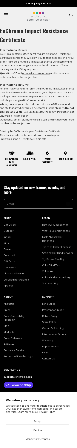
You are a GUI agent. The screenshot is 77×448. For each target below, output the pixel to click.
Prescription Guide (53, 310)
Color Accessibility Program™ (14, 318)
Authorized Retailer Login (18, 356)
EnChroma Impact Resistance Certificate (23, 139)
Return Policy (50, 316)
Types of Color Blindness (56, 247)
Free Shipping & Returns (38, 3)
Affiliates (9, 344)
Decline (37, 430)
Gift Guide (10, 224)
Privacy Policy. (47, 411)
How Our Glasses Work (55, 224)
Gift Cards (10, 261)
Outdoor (8, 230)
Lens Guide (49, 303)
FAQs (45, 352)
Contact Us (48, 358)
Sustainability (50, 283)
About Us (9, 303)
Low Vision (10, 267)
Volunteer (48, 271)
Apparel (8, 285)
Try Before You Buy (53, 259)
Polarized (9, 255)
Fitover (8, 249)
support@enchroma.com (18, 376)
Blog (6, 326)
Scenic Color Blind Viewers (57, 253)
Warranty (47, 340)
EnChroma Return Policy (14, 115)
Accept (37, 421)
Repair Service (50, 346)
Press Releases (13, 338)
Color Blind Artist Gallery (56, 277)
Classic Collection (14, 273)
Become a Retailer (14, 350)
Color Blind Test (51, 265)
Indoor (7, 237)
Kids (6, 243)
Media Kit (9, 332)
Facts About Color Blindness (52, 238)
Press (7, 310)
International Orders (54, 334)
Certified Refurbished (16, 279)
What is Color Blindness (56, 230)
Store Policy (49, 322)
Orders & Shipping (53, 328)
